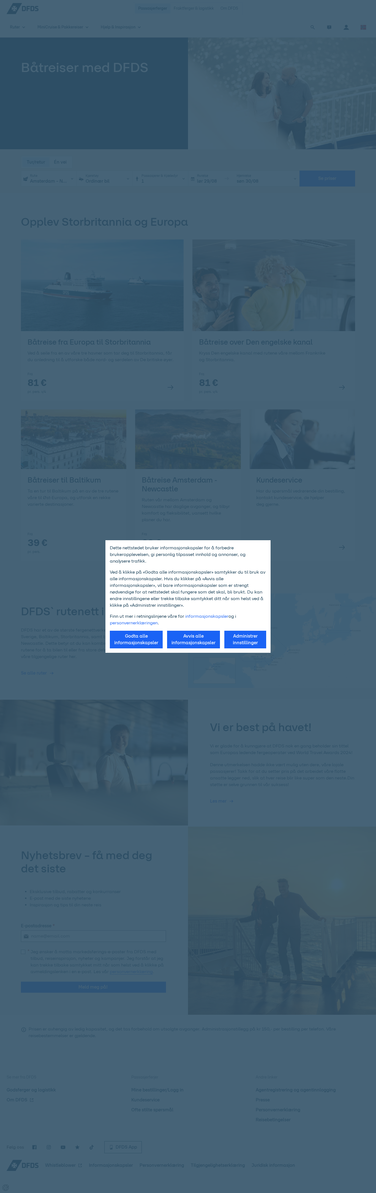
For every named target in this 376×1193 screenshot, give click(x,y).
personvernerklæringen (134, 622)
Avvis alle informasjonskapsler (193, 639)
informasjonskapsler (206, 616)
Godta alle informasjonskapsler (136, 639)
